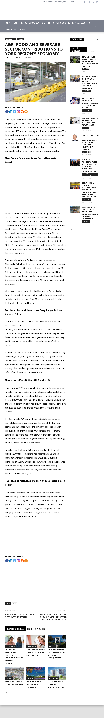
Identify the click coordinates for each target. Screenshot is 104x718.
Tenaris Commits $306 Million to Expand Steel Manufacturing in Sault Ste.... (90, 61)
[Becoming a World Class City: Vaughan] (14, 673)
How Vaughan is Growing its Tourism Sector (33, 684)
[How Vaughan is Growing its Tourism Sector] (35, 673)
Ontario (22, 29)
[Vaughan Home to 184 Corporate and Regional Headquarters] (57, 641)
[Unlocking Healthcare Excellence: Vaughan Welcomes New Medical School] (14, 641)
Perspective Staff (13, 58)
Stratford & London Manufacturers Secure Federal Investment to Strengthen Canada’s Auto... (89, 190)
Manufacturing (63, 23)
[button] (96, 26)
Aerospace (87, 91)
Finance (23, 23)
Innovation (34, 23)
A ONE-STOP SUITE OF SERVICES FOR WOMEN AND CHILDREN (35, 652)
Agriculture (10, 39)
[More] (26, 111)
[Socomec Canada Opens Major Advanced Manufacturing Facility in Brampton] (75, 78)
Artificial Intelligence (87, 174)
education (87, 110)
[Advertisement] (35, 192)
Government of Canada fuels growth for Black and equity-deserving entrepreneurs (90, 213)
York (14, 604)
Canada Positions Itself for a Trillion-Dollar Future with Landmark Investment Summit (90, 142)
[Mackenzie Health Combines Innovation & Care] (57, 673)
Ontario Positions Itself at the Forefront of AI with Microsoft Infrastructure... (90, 165)
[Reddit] (22, 111)
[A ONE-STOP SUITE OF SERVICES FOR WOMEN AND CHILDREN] (35, 641)
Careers (86, 69)
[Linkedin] (93, 2)
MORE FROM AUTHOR (36, 628)
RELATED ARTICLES (15, 628)
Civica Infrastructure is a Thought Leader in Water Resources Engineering (52, 617)
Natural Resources (81, 23)
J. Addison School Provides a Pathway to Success (19, 615)
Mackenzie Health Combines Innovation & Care (56, 684)
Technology (11, 29)
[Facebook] (84, 2)
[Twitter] (97, 2)
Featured (86, 199)
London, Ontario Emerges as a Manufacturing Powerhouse (90, 121)
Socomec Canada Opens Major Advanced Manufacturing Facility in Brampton (90, 82)
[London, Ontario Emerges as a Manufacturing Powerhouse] (75, 120)
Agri (15, 23)
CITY (8, 23)
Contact (75, 2)
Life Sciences (48, 23)
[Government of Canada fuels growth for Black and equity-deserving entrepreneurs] (75, 209)
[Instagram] (89, 2)
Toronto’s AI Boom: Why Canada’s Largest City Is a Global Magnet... (90, 103)
